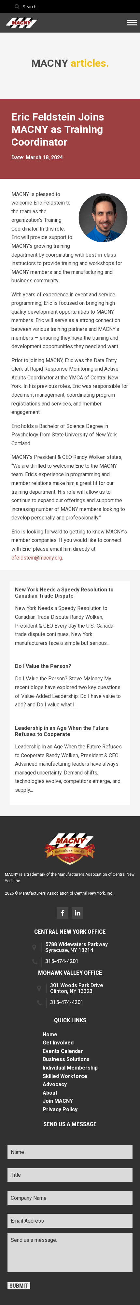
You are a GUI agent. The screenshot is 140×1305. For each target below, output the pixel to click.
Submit (18, 1286)
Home (50, 1034)
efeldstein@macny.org (36, 558)
